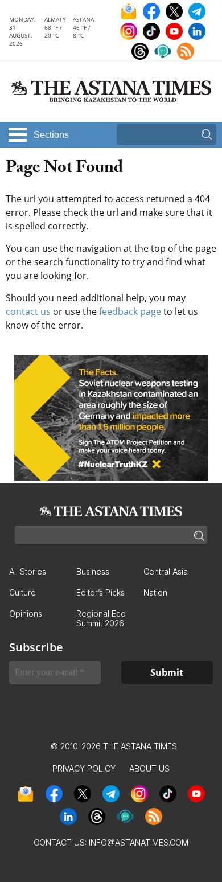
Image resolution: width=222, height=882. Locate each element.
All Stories (27, 571)
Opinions (25, 613)
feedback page (130, 311)
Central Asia (165, 571)
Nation (155, 592)
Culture (22, 592)
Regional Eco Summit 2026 (101, 618)
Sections (51, 135)
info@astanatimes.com (138, 842)
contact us (28, 311)
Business (92, 571)
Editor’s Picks (100, 592)
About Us (149, 768)
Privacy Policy (84, 768)
